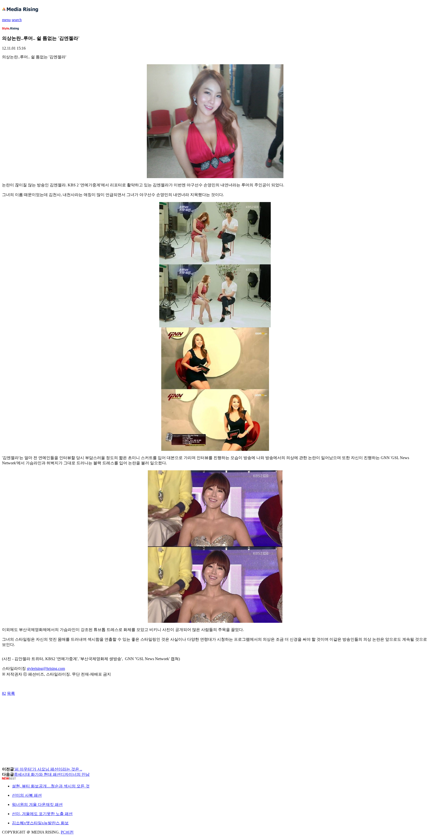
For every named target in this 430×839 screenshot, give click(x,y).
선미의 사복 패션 (27, 795)
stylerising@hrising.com (46, 668)
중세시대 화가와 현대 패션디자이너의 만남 (52, 774)
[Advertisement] (42, 707)
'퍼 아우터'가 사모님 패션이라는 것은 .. (48, 769)
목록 (11, 693)
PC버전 (67, 832)
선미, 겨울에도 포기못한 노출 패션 (42, 814)
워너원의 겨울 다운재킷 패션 (37, 804)
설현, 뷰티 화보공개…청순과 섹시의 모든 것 (51, 786)
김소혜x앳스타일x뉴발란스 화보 (40, 823)
